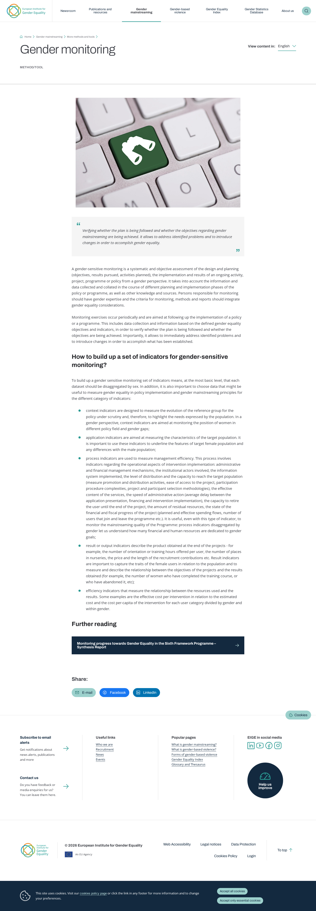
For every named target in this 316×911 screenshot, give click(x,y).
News (100, 754)
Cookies (300, 715)
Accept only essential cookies (240, 900)
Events (100, 759)
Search (306, 11)
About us (288, 11)
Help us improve (265, 786)
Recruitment (105, 749)
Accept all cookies (232, 891)
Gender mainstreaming (141, 10)
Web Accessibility (177, 844)
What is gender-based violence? (194, 749)
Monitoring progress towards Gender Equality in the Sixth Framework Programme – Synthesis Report (146, 645)
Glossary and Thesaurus (188, 764)
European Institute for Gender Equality (26, 11)
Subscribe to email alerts (35, 740)
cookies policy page (93, 893)
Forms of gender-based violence (194, 754)
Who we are (104, 744)
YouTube (260, 745)
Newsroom (68, 11)
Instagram (277, 745)
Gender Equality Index (217, 10)
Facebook (268, 745)
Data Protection (243, 844)
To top (282, 850)
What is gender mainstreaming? (194, 744)
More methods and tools (81, 36)
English (284, 46)
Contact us (29, 778)
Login (251, 856)
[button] (84, 692)
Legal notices (210, 844)
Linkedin (251, 745)
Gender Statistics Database (256, 10)
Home (28, 36)
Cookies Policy (225, 856)
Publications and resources (100, 10)
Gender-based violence (180, 10)
